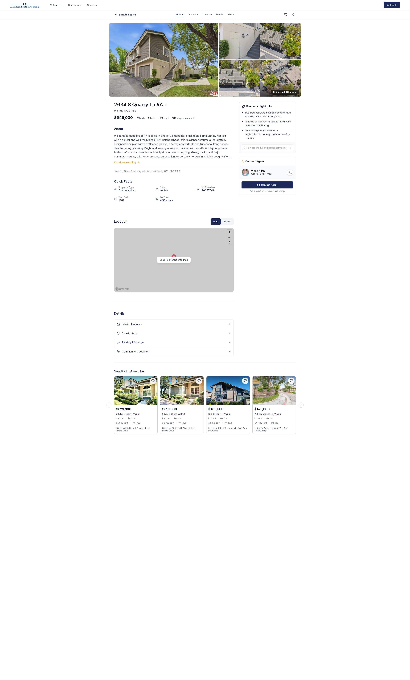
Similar (231, 14)
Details (219, 14)
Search (56, 5)
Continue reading (125, 162)
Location (207, 14)
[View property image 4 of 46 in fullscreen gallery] (239, 78)
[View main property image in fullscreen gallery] (163, 60)
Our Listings (75, 5)
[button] (174, 260)
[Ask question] (290, 148)
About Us (92, 5)
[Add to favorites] (285, 14)
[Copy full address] (166, 105)
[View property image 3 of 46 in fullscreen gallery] (280, 41)
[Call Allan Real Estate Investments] (290, 172)
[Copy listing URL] (293, 15)
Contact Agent (269, 185)
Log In (393, 5)
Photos (180, 14)
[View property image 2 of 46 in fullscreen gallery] (239, 41)
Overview (193, 14)
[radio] (216, 221)
